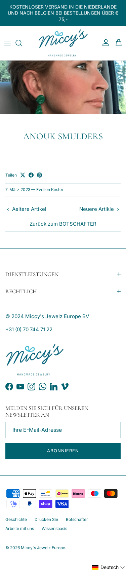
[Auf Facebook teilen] (31, 175)
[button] (108, 567)
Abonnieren (63, 450)
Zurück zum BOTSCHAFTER (63, 224)
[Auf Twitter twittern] (22, 175)
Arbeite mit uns (19, 528)
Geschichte (16, 519)
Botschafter (77, 519)
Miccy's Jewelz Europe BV (57, 316)
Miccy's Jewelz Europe (43, 547)
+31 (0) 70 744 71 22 (28, 329)
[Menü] (7, 43)
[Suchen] (22, 43)
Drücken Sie (46, 519)
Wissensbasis (54, 528)
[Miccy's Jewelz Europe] (63, 43)
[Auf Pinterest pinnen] (39, 175)
